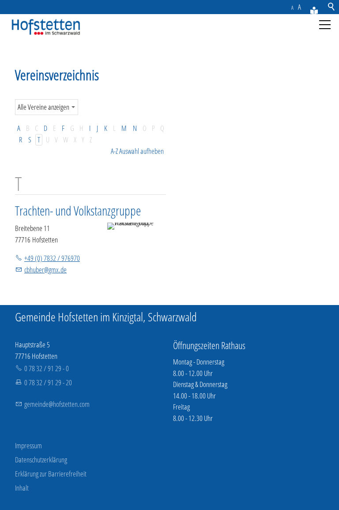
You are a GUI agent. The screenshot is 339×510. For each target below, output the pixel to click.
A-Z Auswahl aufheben (137, 151)
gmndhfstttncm (57, 404)
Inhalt (22, 488)
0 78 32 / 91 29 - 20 (48, 382)
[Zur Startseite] (44, 27)
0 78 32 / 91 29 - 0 (46, 368)
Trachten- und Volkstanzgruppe (78, 210)
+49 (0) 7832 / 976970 (52, 258)
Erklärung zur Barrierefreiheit (51, 474)
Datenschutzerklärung (41, 459)
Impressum (28, 445)
